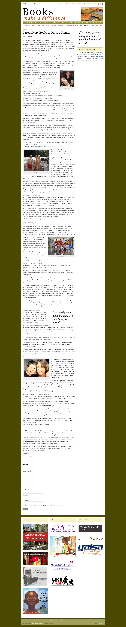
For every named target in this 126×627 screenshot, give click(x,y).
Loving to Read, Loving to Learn (32, 263)
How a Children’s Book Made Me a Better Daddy (37, 98)
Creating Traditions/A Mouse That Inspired (36, 394)
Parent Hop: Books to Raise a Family (46, 32)
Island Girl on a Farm (29, 307)
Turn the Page (85, 26)
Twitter (42, 450)
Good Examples (56, 150)
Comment (25, 474)
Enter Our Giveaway (60, 621)
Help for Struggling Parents (31, 310)
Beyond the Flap (38, 26)
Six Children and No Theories (32, 424)
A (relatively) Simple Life (30, 391)
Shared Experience (71, 26)
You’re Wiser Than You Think (31, 195)
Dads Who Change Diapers (31, 146)
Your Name (25, 489)
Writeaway (67, 3)
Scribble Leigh (46, 391)
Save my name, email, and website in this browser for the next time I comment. (44, 505)
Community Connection (54, 26)
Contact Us (79, 3)
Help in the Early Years (30, 70)
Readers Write (97, 26)
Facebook (33, 450)
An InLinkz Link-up (28, 457)
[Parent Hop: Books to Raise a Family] (90, 38)
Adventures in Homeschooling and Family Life (37, 95)
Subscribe (94, 3)
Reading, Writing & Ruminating (32, 192)
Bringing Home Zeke (29, 260)
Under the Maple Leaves (31, 219)
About (73, 3)
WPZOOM (101, 623)
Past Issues (87, 3)
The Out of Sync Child (35, 342)
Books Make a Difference (37, 623)
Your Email (25, 495)
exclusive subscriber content (95, 56)
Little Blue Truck (34, 287)
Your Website (26, 500)
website (27, 450)
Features (27, 26)
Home (60, 3)
